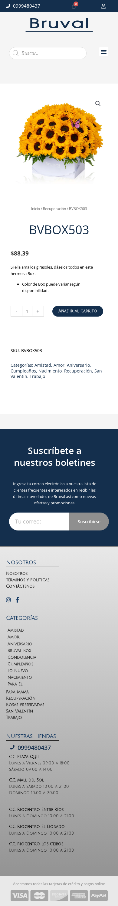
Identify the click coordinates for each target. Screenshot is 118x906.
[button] (103, 51)
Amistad (42, 365)
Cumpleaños (23, 371)
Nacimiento (50, 371)
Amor (59, 365)
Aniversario (78, 365)
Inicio (35, 208)
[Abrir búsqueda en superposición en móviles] (48, 53)
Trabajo (37, 376)
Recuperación (54, 208)
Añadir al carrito (77, 311)
